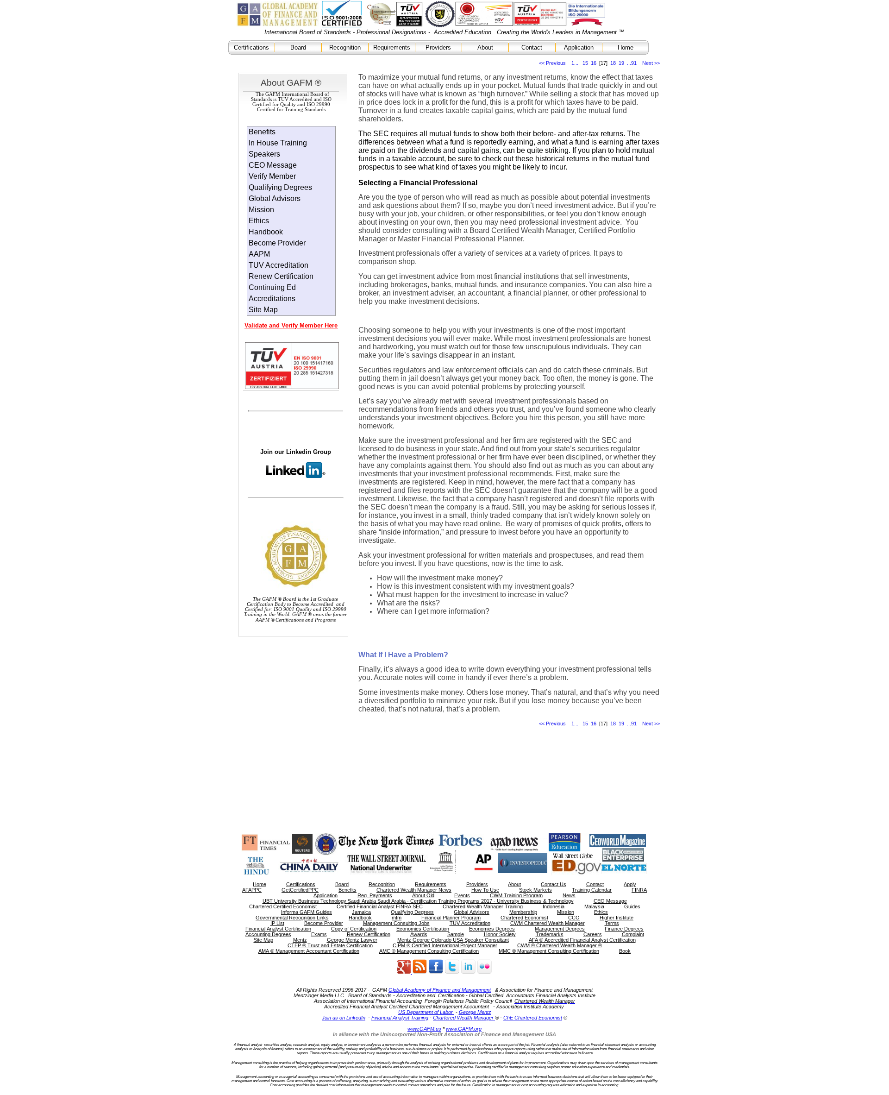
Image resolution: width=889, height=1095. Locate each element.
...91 (632, 63)
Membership (523, 912)
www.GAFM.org (464, 1029)
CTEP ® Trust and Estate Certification (330, 945)
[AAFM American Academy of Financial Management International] (451, 972)
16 (593, 63)
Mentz (300, 940)
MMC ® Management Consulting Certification (549, 951)
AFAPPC (252, 890)
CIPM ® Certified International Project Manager (445, 945)
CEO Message (273, 165)
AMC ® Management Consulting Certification (429, 951)
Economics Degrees (492, 928)
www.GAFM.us (424, 1029)
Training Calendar (592, 890)
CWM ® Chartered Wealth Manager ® (559, 945)
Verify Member (272, 176)
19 (621, 63)
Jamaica (361, 912)
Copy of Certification (353, 928)
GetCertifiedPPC (300, 890)
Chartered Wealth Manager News (413, 890)
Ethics (259, 221)
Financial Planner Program (451, 917)
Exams (319, 934)
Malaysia (594, 906)
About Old (423, 895)
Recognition (345, 47)
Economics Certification (422, 928)
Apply (630, 884)
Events (462, 895)
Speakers (264, 154)
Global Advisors (275, 198)
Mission (261, 210)
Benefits (262, 132)
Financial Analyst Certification (278, 928)
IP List (277, 923)
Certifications (251, 47)
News (569, 895)
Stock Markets (535, 890)
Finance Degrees (624, 928)
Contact (531, 47)
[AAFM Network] (412, 972)
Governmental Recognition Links (292, 917)
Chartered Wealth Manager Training (483, 906)
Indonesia (553, 906)
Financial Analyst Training (399, 1017)
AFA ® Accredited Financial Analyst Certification (582, 940)
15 (585, 63)
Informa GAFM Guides (306, 912)
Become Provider (277, 243)
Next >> (651, 63)
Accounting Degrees (268, 934)
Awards (418, 934)
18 (613, 63)
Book (625, 951)
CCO (574, 917)
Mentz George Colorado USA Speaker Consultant (453, 940)
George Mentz (475, 1012)
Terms (612, 923)
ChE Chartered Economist (532, 1017)
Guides (632, 906)
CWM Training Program (516, 895)
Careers (592, 934)
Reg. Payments (374, 895)
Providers (438, 47)
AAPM (259, 254)
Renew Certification (281, 276)
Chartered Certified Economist (283, 906)
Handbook (266, 232)
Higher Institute (616, 917)
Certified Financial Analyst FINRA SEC (380, 906)
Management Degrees (560, 928)
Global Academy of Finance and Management (439, 990)
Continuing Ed (272, 287)
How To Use (485, 890)
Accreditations (272, 298)
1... (574, 63)
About (485, 47)
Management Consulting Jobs (396, 923)
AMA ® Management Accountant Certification (308, 951)
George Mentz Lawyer (352, 940)
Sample (455, 934)
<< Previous (552, 63)
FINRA (639, 890)
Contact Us (553, 884)
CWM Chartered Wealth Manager (547, 923)
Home (625, 47)
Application (579, 47)
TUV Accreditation (278, 265)
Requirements (391, 47)
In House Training (278, 143)
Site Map (263, 310)
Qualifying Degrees (280, 187)
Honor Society (500, 934)
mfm (396, 917)
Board (298, 47)
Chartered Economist (524, 917)
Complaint (633, 934)
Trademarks (549, 934)
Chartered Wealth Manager (464, 1017)
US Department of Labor (426, 1012)
